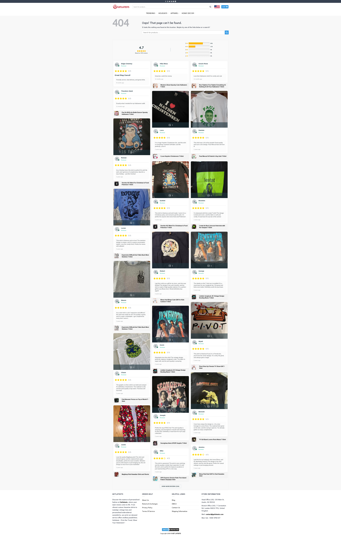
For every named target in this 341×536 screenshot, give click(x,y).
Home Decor (188, 13)
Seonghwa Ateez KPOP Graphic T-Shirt (173, 443)
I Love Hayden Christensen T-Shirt (172, 156)
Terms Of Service (148, 511)
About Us (145, 500)
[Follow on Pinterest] (173, 1)
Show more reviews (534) (170, 486)
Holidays (162, 13)
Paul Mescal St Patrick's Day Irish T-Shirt (212, 156)
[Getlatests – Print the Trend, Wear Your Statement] (121, 6)
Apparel (174, 13)
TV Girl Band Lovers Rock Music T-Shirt (212, 439)
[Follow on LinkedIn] (175, 1)
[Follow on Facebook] (165, 1)
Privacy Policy (147, 507)
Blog (173, 500)
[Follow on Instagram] (167, 1)
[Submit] (210, 7)
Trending (150, 13)
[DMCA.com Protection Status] (170, 529)
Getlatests (124, 502)
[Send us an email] (171, 1)
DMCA (174, 503)
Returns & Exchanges (150, 503)
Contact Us (176, 507)
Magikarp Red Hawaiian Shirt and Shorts (135, 474)
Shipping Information (179, 511)
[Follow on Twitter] (169, 1)
